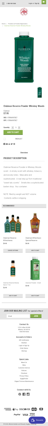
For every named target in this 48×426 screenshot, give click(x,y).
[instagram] (28, 394)
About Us (24, 362)
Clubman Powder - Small (33, 283)
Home (4, 24)
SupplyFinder (24, 378)
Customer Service (24, 368)
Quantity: (6, 127)
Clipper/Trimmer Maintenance (24, 381)
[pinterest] (19, 394)
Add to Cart (35, 250)
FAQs (24, 365)
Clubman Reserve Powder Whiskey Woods (17, 26)
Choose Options (13, 250)
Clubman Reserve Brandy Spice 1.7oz (11, 284)
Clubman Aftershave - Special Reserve (34, 239)
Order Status (24, 348)
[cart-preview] (43, 2)
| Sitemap (33, 424)
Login (30, 3)
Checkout (24, 373)
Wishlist (24, 343)
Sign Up (37, 3)
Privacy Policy (24, 376)
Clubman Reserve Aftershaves (9, 239)
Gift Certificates (24, 340)
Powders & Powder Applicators (17, 24)
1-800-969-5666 (11, 3)
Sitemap (24, 351)
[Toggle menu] (3, 5)
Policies (24, 370)
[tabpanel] (13, 233)
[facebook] (23, 394)
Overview (24, 153)
